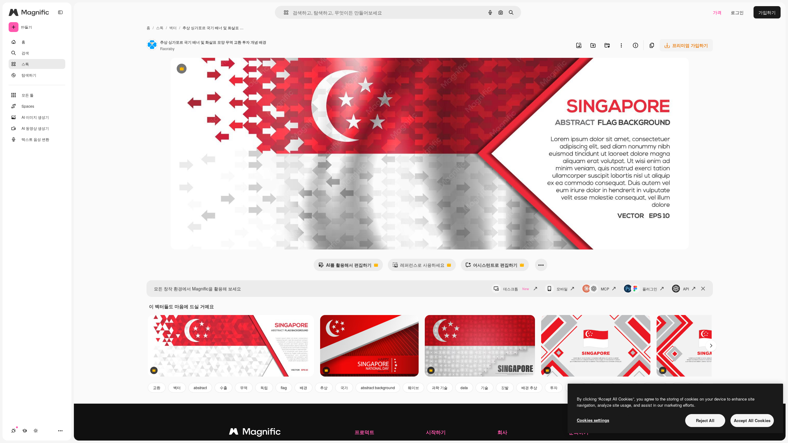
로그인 (737, 12)
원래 (206, 69)
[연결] (13, 431)
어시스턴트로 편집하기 (491, 266)
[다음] (711, 346)
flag (284, 387)
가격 (717, 12)
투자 (553, 387)
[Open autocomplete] (283, 12)
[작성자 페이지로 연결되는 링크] (152, 45)
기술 (484, 387)
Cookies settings (593, 420)
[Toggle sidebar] (60, 12)
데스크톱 (516, 288)
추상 (324, 387)
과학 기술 (440, 387)
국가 (344, 387)
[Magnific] (255, 432)
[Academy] (25, 431)
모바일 (562, 288)
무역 (243, 387)
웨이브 (413, 387)
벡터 (173, 27)
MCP (605, 288)
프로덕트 (364, 432)
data (464, 387)
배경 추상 (529, 387)
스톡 (159, 27)
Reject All (705, 420)
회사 (502, 432)
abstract (200, 387)
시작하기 (436, 432)
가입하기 (767, 12)
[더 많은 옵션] (621, 45)
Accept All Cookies (752, 420)
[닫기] (703, 288)
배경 (303, 387)
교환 (156, 387)
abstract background (378, 387)
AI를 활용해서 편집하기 (345, 266)
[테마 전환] (36, 431)
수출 (223, 387)
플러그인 (649, 288)
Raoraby (167, 48)
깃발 (505, 387)
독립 (264, 387)
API (686, 288)
